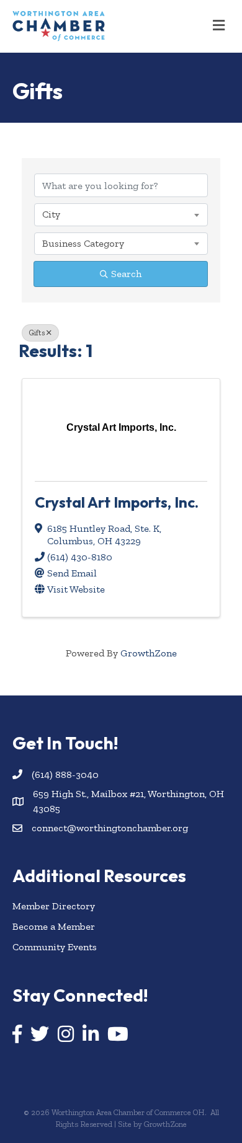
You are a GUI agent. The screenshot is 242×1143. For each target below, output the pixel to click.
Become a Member (53, 926)
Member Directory (53, 906)
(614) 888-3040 (65, 774)
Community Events (54, 947)
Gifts (37, 333)
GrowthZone (148, 653)
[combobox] (121, 214)
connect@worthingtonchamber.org (110, 828)
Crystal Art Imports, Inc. (117, 502)
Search (126, 274)
